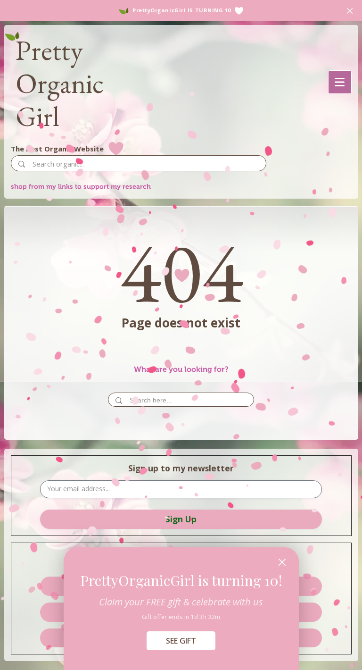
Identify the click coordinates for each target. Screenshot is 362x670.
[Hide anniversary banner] (349, 10)
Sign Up (181, 519)
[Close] (282, 562)
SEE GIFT (181, 641)
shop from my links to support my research (81, 186)
